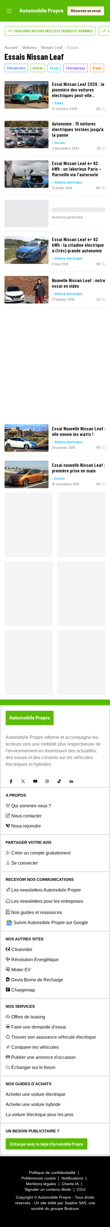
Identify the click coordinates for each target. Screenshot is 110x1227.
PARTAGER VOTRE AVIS (28, 842)
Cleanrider (21, 949)
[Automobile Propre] (41, 11)
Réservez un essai (86, 11)
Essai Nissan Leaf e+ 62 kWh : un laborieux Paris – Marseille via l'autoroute (76, 168)
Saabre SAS (75, 1203)
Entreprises (16, 67)
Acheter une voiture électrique (35, 1094)
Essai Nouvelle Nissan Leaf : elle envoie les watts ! (78, 431)
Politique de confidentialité (52, 1172)
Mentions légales (41, 1184)
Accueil (11, 47)
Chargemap (23, 990)
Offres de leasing (28, 1016)
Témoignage (75, 67)
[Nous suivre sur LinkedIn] (71, 781)
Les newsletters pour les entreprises (47, 901)
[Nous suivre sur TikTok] (59, 781)
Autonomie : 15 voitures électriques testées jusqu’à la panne (78, 129)
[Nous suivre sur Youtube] (35, 781)
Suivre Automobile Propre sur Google (51, 922)
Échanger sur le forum (33, 1067)
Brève (97, 67)
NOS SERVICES (20, 1006)
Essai (54, 67)
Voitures (29, 47)
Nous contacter (26, 816)
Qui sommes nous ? (31, 805)
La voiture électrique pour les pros (39, 1114)
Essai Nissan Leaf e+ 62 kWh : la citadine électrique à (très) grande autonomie (78, 244)
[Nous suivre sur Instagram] (47, 781)
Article (38, 67)
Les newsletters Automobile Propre (46, 890)
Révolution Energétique (35, 959)
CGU (81, 1189)
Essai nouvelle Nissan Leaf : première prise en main (78, 467)
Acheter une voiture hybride (33, 1104)
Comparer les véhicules (35, 1047)
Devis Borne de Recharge (37, 979)
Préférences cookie (38, 1178)
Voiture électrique (68, 182)
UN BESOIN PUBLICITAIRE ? (33, 1131)
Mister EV (21, 969)
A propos (16, 795)
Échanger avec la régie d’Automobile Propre (46, 1143)
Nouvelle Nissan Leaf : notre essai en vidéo (78, 283)
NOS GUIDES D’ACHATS (28, 1084)
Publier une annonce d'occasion (43, 1057)
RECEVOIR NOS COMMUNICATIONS (40, 879)
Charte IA (70, 1184)
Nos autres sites (24, 939)
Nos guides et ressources (36, 912)
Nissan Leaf (51, 47)
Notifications (72, 1178)
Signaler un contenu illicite (48, 1189)
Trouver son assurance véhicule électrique (53, 1037)
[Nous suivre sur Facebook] (11, 781)
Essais (59, 142)
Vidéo (58, 102)
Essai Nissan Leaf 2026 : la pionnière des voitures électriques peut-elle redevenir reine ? (78, 89)
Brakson (71, 1208)
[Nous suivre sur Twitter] (23, 781)
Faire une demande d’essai (38, 1027)
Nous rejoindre (26, 826)
